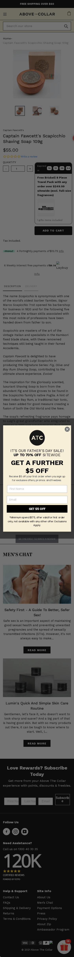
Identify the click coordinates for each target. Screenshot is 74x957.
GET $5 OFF (37, 509)
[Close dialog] (67, 429)
